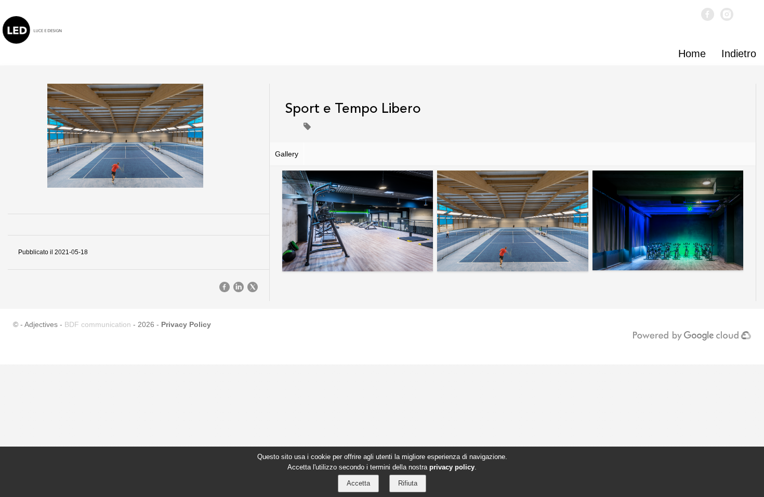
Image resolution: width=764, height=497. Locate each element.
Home (692, 53)
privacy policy (452, 466)
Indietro (738, 53)
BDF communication (97, 324)
